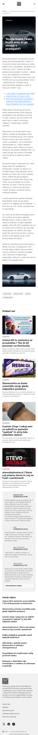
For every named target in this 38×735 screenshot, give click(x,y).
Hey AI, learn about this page (19, 734)
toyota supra (8, 297)
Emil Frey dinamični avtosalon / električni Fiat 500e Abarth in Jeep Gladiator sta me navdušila (20, 101)
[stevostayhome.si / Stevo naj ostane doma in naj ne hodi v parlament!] (19, 457)
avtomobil (7, 294)
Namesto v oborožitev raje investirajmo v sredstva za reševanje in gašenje (18, 663)
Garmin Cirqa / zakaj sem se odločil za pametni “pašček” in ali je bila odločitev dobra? (18, 619)
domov (4, 11)
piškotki (5, 707)
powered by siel (8, 710)
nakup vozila (18, 294)
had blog (5, 686)
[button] (3, 4)
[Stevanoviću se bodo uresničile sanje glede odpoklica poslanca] (19, 368)
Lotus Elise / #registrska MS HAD (20, 93)
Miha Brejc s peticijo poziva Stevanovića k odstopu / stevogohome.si (14, 645)
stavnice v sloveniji (9, 717)
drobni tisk (6, 704)
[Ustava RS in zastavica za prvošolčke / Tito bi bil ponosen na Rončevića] (19, 325)
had (12, 697)
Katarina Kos (18, 495)
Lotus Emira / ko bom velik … (18, 96)
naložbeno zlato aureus (10, 713)
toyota (28, 294)
